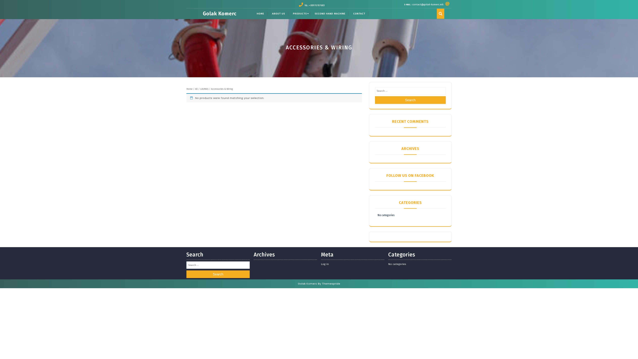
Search (410, 100)
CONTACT (359, 13)
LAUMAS (204, 89)
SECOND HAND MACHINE (330, 13)
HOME (260, 13)
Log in (325, 264)
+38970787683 (317, 5)
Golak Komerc (219, 14)
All (196, 89)
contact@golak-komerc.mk (427, 4)
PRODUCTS (300, 13)
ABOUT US (278, 13)
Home (189, 89)
